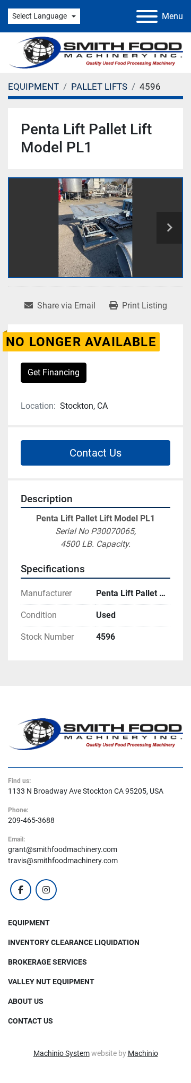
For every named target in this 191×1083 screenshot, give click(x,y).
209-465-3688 (31, 820)
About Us (26, 1001)
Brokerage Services (47, 962)
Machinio (143, 1053)
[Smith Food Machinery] (95, 733)
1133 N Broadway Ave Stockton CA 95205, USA (85, 791)
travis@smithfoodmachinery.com (63, 860)
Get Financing (54, 372)
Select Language (39, 16)
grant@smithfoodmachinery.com (62, 849)
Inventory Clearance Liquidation (74, 942)
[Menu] (147, 16)
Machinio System (61, 1053)
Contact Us (95, 452)
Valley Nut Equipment (51, 981)
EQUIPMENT (29, 922)
